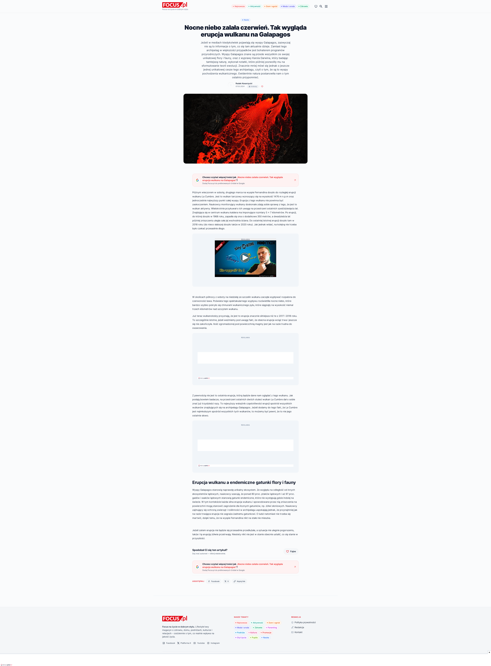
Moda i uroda (289, 6)
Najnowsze (240, 6)
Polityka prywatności (305, 622)
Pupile (255, 637)
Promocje (267, 632)
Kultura (253, 632)
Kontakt (298, 632)
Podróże (241, 632)
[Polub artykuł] (262, 86)
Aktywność (255, 6)
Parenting (272, 627)
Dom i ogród (271, 6)
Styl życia (241, 637)
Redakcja (299, 627)
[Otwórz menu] (326, 6)
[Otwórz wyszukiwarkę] (321, 6)
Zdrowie (304, 6)
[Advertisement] (245, 358)
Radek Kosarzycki (244, 83)
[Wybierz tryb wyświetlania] (316, 6)
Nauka (266, 637)
